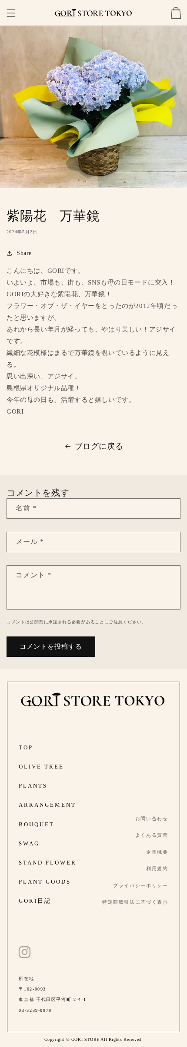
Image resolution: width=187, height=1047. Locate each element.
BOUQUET (36, 824)
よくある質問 (151, 835)
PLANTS (33, 785)
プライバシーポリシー (140, 885)
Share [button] (24, 253)
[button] (10, 13)
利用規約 (157, 868)
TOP (26, 747)
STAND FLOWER (48, 862)
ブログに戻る (99, 446)
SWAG (29, 843)
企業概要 (157, 852)
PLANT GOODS (45, 881)
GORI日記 (35, 901)
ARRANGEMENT (47, 805)
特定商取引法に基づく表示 (135, 902)
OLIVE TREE (41, 766)
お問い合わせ (151, 818)
